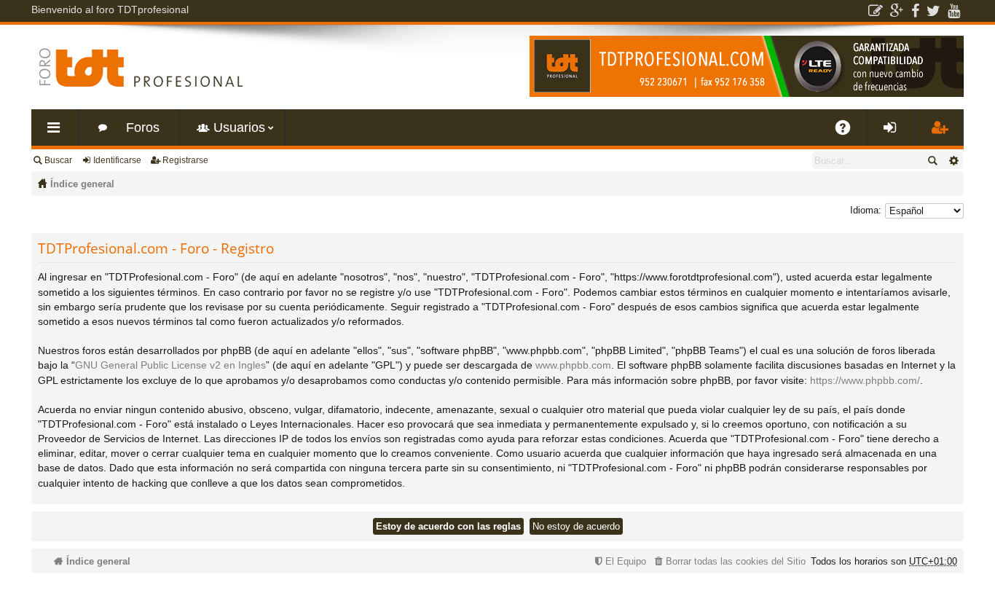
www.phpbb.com (573, 365)
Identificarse (117, 160)
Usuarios (239, 127)
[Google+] (897, 11)
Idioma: (865, 210)
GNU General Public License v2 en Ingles (170, 365)
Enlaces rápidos (57, 133)
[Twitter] (933, 11)
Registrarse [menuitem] (942, 133)
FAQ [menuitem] (848, 133)
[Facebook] (915, 11)
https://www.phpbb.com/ (865, 380)
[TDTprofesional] (747, 94)
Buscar (58, 160)
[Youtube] (954, 11)
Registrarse (185, 160)
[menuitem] (728, 561)
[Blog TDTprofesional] (875, 11)
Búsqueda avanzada (953, 160)
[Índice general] (140, 67)
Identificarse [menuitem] (894, 133)
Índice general (82, 183)
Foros (143, 127)
